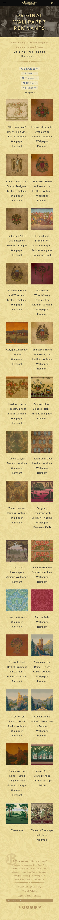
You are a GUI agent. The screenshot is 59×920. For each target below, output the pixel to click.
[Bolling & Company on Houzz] (35, 908)
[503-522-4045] (20, 908)
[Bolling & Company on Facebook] (24, 908)
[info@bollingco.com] (39, 908)
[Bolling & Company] (29, 3)
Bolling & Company (33, 887)
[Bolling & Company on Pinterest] (28, 908)
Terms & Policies (29, 891)
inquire (40, 876)
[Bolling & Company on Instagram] (32, 908)
